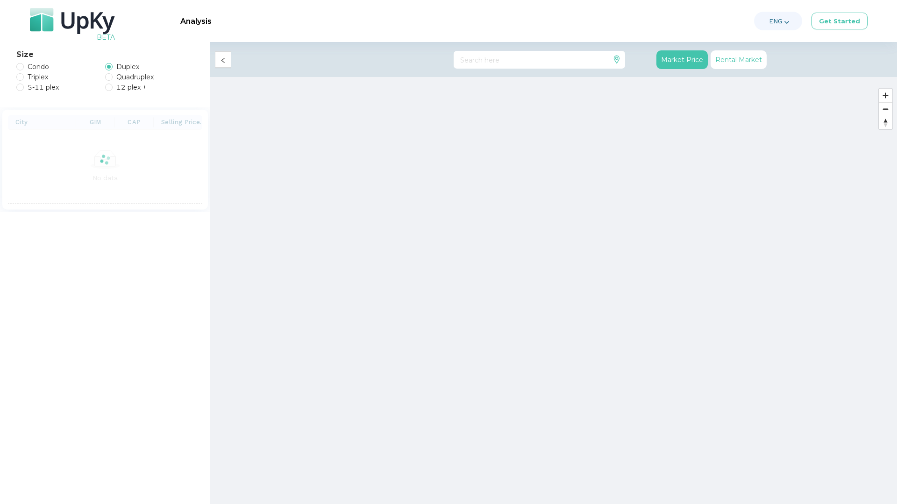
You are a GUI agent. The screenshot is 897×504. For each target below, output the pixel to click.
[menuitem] (196, 21)
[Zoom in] (885, 95)
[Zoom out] (885, 109)
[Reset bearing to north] (885, 122)
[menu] (460, 21)
